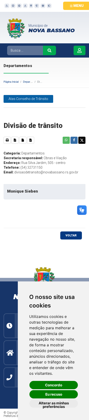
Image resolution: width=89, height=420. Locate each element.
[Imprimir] (7, 140)
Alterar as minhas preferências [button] (54, 404)
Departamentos (32, 81)
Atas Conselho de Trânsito (28, 99)
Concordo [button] (53, 385)
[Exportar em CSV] (30, 140)
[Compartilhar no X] (81, 140)
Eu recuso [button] (53, 394)
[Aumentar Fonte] (13, 5)
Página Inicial (11, 81)
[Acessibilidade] (7, 5)
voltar (71, 235)
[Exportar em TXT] (22, 140)
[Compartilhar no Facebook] (74, 140)
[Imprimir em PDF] (15, 140)
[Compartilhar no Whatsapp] (66, 140)
